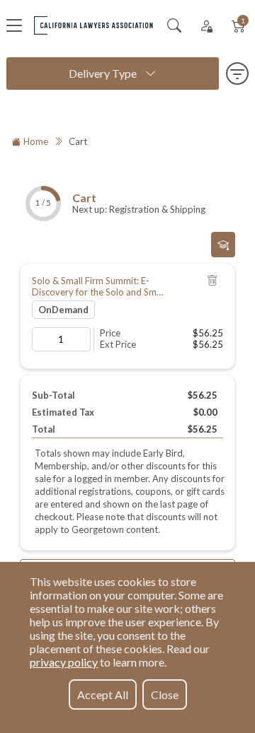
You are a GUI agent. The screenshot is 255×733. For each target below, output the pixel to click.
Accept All (102, 694)
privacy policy (64, 662)
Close (164, 694)
